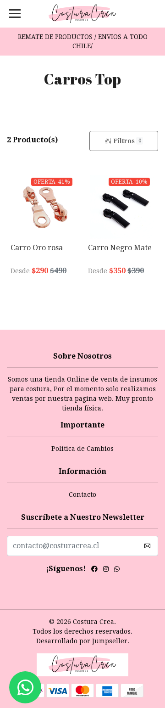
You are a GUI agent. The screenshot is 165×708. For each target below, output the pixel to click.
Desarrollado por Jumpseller (81, 641)
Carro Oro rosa (37, 247)
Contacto (82, 494)
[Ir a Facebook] (94, 570)
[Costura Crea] (82, 14)
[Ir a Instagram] (106, 570)
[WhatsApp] (117, 570)
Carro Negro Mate (120, 247)
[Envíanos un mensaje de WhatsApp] (25, 687)
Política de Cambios (82, 448)
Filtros (127, 141)
